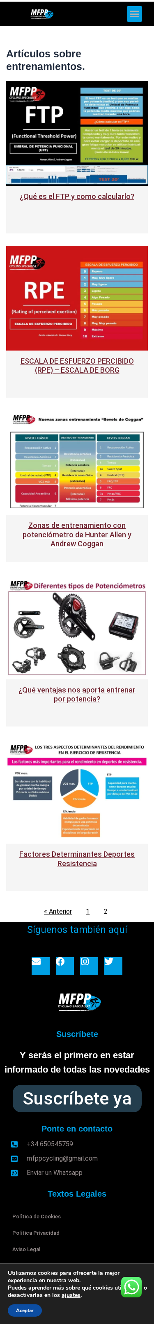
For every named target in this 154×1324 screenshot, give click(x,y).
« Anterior (58, 911)
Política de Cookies (36, 1216)
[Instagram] (89, 966)
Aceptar (25, 1310)
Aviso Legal (26, 1249)
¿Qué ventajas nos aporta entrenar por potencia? (77, 695)
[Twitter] (113, 966)
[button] (135, 14)
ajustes (71, 1295)
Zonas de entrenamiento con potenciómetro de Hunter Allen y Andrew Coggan (77, 534)
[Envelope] (41, 966)
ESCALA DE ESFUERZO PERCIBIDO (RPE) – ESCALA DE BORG (77, 366)
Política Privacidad (36, 1233)
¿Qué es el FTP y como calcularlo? (77, 196)
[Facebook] (65, 966)
